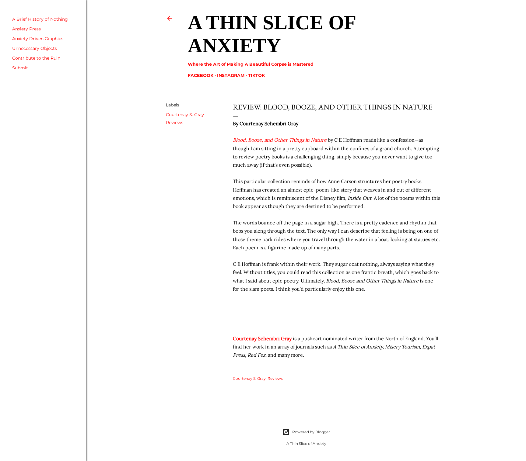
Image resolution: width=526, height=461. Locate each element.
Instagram (230, 75)
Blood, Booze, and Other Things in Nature (280, 140)
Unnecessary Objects (34, 48)
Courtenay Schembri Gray (262, 338)
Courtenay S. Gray (185, 114)
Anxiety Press (26, 29)
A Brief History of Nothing (40, 19)
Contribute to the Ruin (36, 58)
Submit (20, 68)
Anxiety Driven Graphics (37, 38)
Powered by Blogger (311, 432)
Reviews (174, 122)
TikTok (256, 75)
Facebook (200, 75)
